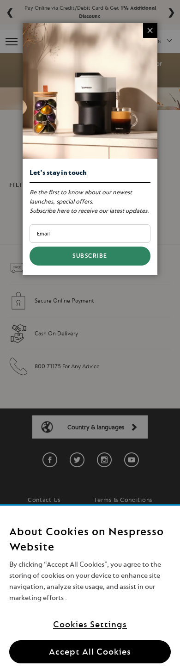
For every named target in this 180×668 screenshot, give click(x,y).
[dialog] (90, 334)
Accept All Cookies (90, 651)
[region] (90, 587)
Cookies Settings (90, 624)
